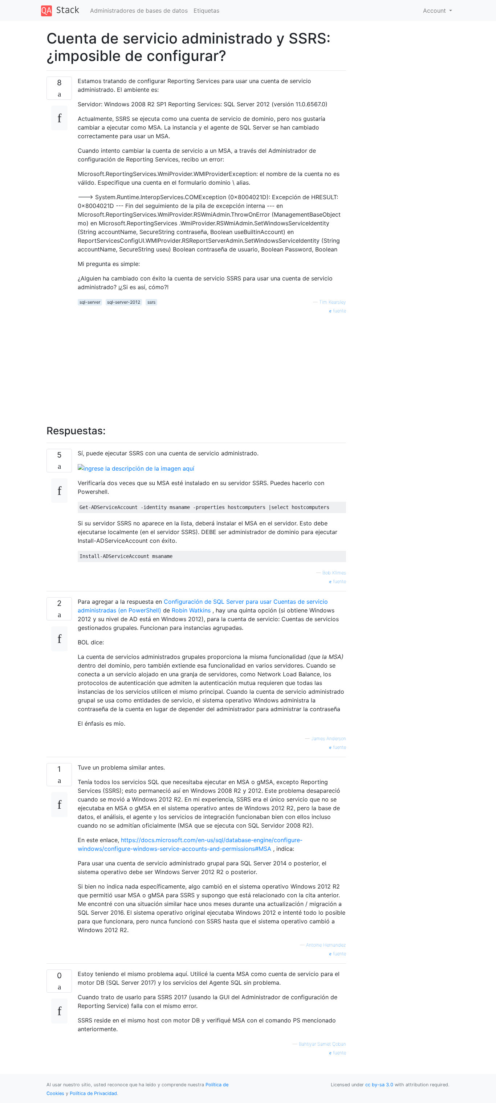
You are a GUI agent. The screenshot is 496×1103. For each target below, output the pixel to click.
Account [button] (435, 10)
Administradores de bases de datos (139, 10)
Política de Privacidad (93, 1093)
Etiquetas (206, 10)
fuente (339, 310)
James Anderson (328, 738)
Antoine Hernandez (326, 945)
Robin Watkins (191, 610)
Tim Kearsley (332, 302)
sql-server (90, 302)
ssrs (151, 302)
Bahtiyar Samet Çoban (322, 1044)
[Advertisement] (212, 365)
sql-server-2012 (123, 302)
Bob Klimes (334, 572)
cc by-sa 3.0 (379, 1084)
